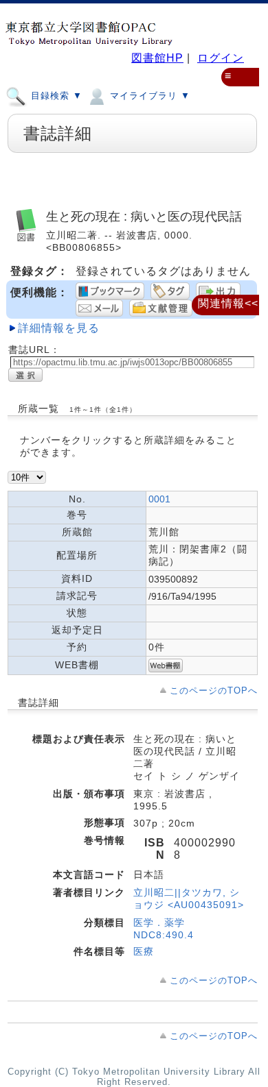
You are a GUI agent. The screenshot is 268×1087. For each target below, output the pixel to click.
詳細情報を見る (59, 328)
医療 (143, 951)
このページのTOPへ (214, 690)
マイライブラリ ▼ (148, 95)
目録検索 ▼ (54, 95)
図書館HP (157, 58)
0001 (159, 498)
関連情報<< (228, 303)
